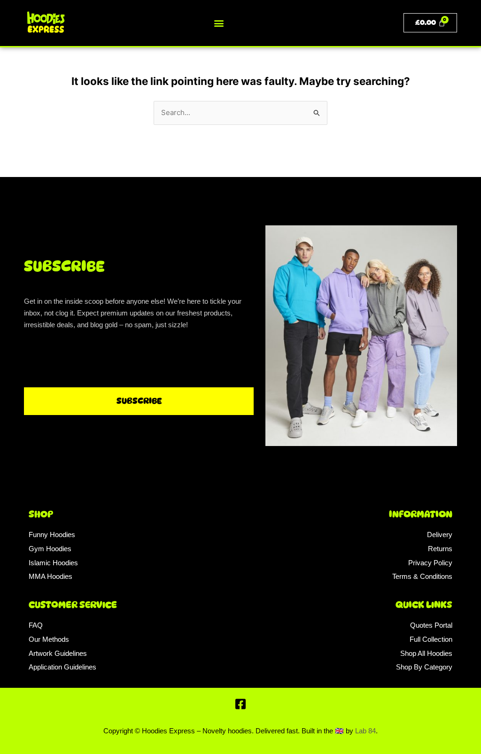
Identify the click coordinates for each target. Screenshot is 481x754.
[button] (218, 23)
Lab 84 (365, 731)
